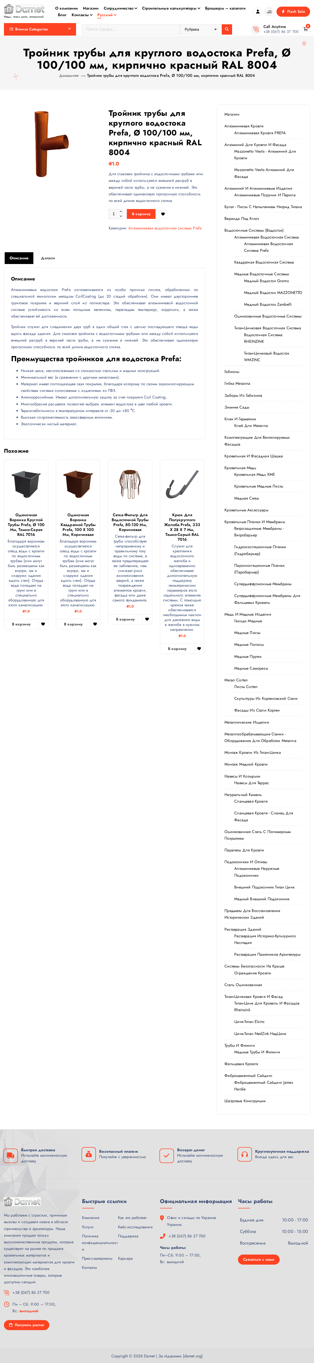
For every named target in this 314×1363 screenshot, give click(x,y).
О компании (66, 8)
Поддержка (128, 1236)
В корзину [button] (21, 624)
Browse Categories (31, 29)
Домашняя (68, 75)
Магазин (91, 8)
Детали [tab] (48, 258)
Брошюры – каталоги (225, 8)
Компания (90, 1217)
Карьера (125, 1258)
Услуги (87, 1227)
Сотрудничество (118, 8)
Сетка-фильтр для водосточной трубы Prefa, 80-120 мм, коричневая (130, 522)
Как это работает (132, 1217)
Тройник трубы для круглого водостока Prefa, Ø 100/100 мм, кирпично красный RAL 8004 (171, 75)
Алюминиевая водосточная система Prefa (165, 228)
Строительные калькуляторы (169, 8)
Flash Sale (295, 11)
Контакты (80, 15)
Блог (62, 15)
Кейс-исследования (135, 1227)
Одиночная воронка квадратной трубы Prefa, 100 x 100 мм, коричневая (78, 525)
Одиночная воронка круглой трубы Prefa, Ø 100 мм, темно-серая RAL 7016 (26, 525)
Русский (105, 15)
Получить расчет (28, 1325)
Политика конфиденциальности (100, 1242)
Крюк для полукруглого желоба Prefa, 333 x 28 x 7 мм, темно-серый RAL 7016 (182, 527)
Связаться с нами (259, 1259)
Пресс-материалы (97, 1258)
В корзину (141, 214)
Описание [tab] (19, 258)
